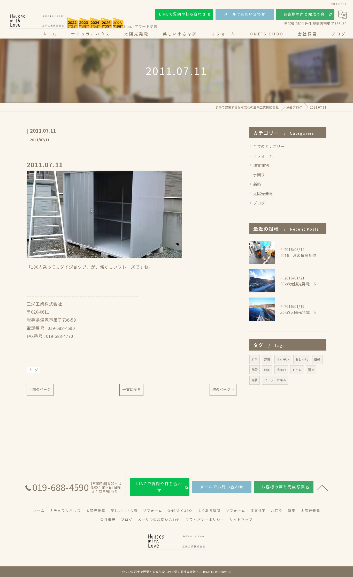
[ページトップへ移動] (322, 487)
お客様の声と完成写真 (304, 14)
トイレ (297, 369)
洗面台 (281, 369)
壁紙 (317, 359)
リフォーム (263, 155)
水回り (259, 174)
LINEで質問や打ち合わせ (182, 14)
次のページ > (223, 389)
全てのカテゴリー (269, 146)
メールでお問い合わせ (244, 14)
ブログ (33, 369)
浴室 (311, 369)
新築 (257, 184)
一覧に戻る (131, 389)
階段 (254, 369)
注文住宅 (261, 165)
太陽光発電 (263, 193)
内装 (254, 380)
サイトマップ (241, 519)
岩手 (254, 359)
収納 (267, 369)
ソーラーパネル (275, 380)
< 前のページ (40, 389)
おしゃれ (301, 359)
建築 (267, 359)
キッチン (283, 359)
